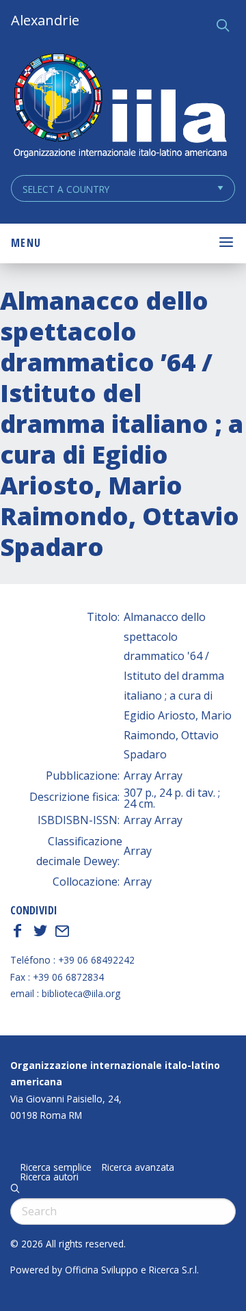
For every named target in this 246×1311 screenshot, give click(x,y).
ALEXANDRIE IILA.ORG (119, 107)
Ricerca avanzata (138, 1167)
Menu (26, 242)
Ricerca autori (49, 1177)
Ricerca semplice (56, 1167)
